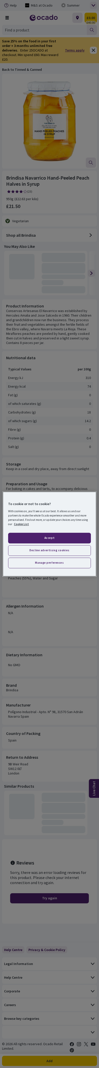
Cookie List (21, 524)
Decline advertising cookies (49, 550)
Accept (49, 538)
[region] (50, 534)
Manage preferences (49, 562)
